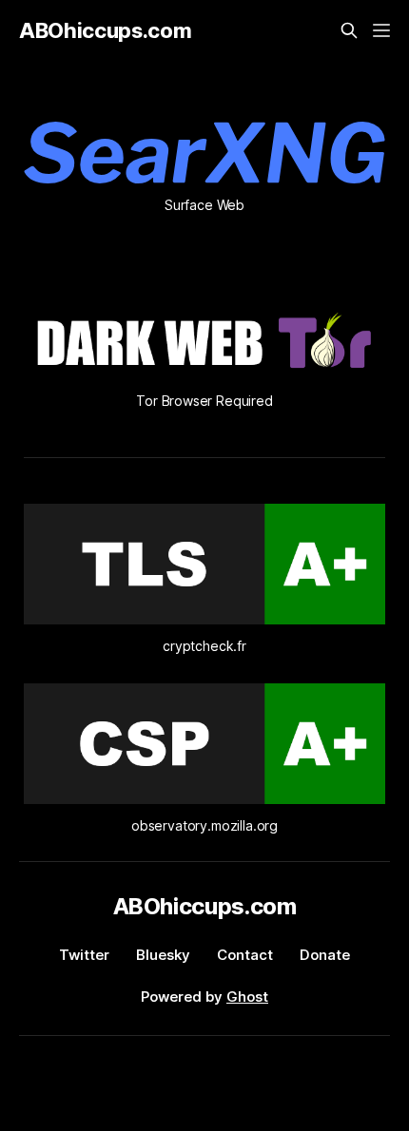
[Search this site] (349, 30)
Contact (245, 955)
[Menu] (381, 30)
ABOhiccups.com (105, 30)
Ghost (247, 996)
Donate (325, 955)
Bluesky (163, 955)
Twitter (84, 955)
